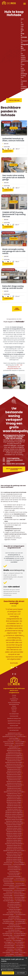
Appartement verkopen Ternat (14, 852)
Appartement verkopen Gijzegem (14, 824)
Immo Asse (9, 940)
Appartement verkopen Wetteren (14, 857)
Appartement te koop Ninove (14, 786)
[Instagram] (15, 674)
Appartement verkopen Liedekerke (14, 838)
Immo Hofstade (6, 952)
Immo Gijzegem (20, 947)
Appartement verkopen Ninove (14, 845)
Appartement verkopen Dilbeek (14, 817)
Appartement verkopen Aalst (14, 718)
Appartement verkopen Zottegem (14, 861)
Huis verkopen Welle (7, 935)
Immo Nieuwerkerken (18, 956)
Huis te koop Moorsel (14, 887)
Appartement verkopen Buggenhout (13, 812)
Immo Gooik (10, 949)
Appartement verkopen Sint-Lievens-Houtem (13, 850)
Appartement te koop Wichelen (14, 800)
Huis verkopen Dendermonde (14, 906)
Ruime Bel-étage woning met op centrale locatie (13, 287)
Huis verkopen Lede (20, 921)
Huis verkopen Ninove (8, 928)
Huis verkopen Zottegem (9, 938)
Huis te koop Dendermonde (14, 869)
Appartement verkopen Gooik (14, 826)
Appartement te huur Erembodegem (13, 734)
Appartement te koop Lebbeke (14, 778)
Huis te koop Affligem (19, 862)
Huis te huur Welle (9, 745)
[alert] (14, 966)
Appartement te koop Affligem (14, 750)
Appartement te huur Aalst (14, 723)
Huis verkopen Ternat (7, 933)
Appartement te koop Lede (14, 779)
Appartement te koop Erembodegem (14, 762)
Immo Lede (22, 952)
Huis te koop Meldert (20, 885)
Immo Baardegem (17, 940)
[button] (25, 4)
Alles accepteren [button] (8, 973)
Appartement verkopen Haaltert (14, 828)
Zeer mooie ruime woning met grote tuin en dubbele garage (13, 177)
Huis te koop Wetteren (19, 895)
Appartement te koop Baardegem (14, 753)
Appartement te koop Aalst (14, 720)
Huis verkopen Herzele (8, 919)
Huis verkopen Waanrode (19, 933)
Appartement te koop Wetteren (14, 798)
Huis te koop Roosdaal (19, 890)
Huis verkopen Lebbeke (8, 921)
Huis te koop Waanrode (19, 893)
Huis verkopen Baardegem (14, 902)
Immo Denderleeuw (19, 942)
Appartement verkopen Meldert (14, 840)
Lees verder (22, 968)
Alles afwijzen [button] (21, 973)
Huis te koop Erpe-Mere (14, 874)
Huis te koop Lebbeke (9, 883)
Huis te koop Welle (8, 895)
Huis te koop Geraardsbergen (14, 876)
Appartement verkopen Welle (14, 855)
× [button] (26, 958)
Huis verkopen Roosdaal (14, 930)
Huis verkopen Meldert (20, 923)
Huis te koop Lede (20, 883)
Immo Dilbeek (19, 944)
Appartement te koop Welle (14, 797)
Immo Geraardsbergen (9, 947)
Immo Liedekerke (10, 954)
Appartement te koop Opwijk (14, 788)
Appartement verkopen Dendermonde (14, 816)
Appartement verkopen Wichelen (14, 859)
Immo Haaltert (17, 949)
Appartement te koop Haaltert (14, 771)
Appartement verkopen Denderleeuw (14, 814)
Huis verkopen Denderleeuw (13, 904)
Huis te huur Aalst (14, 725)
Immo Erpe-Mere (20, 945)
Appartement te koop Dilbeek (14, 760)
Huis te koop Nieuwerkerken (8, 888)
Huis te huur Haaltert (20, 741)
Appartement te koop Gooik (13, 769)
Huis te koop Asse (7, 864)
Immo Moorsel (8, 956)
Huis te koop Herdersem (19, 880)
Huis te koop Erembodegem (13, 873)
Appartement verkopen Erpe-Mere (14, 821)
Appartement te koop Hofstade (14, 776)
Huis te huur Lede (19, 743)
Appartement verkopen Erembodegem (14, 819)
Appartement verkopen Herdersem (14, 830)
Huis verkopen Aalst (14, 713)
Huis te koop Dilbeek (14, 871)
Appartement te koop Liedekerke (13, 781)
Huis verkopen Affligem (8, 900)
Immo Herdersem (10, 950)
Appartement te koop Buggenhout (14, 755)
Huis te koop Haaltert (7, 880)
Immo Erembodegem (9, 945)
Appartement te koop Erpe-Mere (13, 764)
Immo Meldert (18, 954)
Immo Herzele (19, 950)
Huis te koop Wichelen (8, 897)
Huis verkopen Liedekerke (8, 923)
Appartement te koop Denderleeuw (14, 757)
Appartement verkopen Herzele (14, 831)
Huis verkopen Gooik (20, 914)
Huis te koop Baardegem (19, 864)
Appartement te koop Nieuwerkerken (14, 785)
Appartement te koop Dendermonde (13, 759)
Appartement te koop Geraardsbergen (14, 766)
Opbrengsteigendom (14, 747)
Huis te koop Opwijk (7, 890)
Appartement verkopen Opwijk (14, 847)
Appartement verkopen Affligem (13, 807)
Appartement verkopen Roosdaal (14, 849)
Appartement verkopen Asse (14, 809)
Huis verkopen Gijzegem (8, 914)
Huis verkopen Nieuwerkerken (14, 926)
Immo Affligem (20, 938)
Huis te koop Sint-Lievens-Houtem (14, 892)
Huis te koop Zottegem (20, 897)
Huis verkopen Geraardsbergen (14, 912)
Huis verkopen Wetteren (19, 935)
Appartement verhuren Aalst (14, 728)
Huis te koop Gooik (20, 878)
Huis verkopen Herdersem (14, 918)
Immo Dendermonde (10, 944)
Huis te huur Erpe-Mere (8, 741)
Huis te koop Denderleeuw (14, 868)
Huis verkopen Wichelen (13, 937)
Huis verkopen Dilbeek (14, 907)
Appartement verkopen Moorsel (14, 842)
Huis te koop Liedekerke (8, 885)
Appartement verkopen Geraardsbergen (14, 823)
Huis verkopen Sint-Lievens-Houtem (14, 931)
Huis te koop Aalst (14, 716)
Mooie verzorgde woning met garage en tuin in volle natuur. (13, 251)
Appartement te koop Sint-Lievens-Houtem (14, 791)
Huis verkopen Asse (20, 900)
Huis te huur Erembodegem (14, 740)
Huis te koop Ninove (21, 888)
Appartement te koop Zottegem (14, 802)
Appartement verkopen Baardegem (14, 811)
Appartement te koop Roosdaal (14, 790)
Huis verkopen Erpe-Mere (14, 911)
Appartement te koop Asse (14, 752)
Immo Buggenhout (8, 942)
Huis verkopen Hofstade (19, 919)
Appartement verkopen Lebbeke (13, 835)
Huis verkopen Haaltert (14, 916)
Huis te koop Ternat (7, 893)
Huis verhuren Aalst (14, 730)
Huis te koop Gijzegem (9, 878)
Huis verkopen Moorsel (14, 925)
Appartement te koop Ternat (14, 793)
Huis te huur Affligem (14, 738)
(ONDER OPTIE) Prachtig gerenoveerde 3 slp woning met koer (14, 214)
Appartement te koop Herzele (14, 774)
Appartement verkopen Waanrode (14, 854)
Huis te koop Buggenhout (14, 866)
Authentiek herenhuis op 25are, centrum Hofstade (13, 139)
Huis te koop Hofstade (19, 881)
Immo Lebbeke (15, 952)
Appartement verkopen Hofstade (14, 833)
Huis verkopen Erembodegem (14, 909)
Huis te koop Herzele (8, 881)
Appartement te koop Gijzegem (14, 767)
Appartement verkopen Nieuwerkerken (14, 843)
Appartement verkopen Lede (14, 836)
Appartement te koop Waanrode (13, 795)
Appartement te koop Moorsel (14, 783)
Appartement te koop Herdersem (14, 772)
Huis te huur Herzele (9, 743)
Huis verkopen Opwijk (20, 928)
